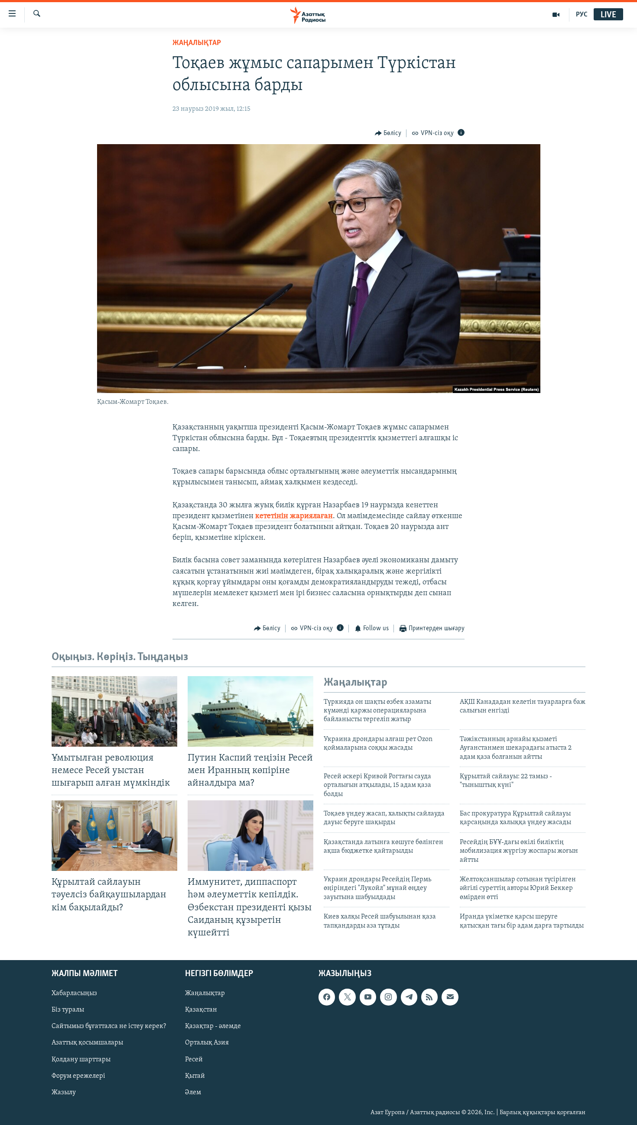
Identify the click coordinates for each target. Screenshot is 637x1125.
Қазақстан (201, 1009)
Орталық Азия (207, 1042)
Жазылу (64, 1092)
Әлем (193, 1092)
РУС (582, 14)
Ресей (194, 1059)
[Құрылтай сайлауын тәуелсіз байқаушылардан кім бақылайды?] (114, 835)
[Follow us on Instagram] (388, 997)
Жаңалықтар (205, 993)
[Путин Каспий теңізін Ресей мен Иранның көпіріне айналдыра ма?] (250, 711)
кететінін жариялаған (294, 516)
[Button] (388, 133)
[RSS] (429, 997)
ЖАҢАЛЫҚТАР (196, 43)
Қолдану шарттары (81, 1059)
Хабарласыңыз (74, 993)
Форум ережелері (78, 1075)
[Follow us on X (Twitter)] (347, 997)
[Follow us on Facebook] (326, 997)
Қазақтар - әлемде (213, 1026)
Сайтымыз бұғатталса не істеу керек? (109, 1026)
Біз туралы (68, 1009)
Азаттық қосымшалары (87, 1042)
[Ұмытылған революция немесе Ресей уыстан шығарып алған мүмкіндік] (114, 711)
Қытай (195, 1075)
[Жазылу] (450, 997)
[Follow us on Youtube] (368, 997)
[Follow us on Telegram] (409, 997)
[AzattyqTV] (556, 14)
